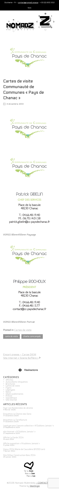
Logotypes (10, 390)
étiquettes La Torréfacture (15, 420)
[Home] (18, 25)
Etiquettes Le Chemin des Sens (17, 414)
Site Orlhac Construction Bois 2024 (19, 455)
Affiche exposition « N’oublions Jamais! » (21, 443)
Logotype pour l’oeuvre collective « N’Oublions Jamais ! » (28, 425)
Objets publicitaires (14, 394)
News (8, 392)
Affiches (9, 380)
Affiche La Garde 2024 (13, 437)
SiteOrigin (35, 486)
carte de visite (11, 336)
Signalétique (11, 398)
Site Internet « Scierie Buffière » (21, 357)
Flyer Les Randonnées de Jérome (18, 408)
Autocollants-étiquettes (17, 382)
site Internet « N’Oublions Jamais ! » (19, 431)
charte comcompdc (32, 336)
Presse (9, 396)
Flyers (8, 388)
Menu (52, 35)
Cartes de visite (22, 329)
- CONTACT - (43, 483)
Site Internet (11, 400)
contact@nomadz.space (28, 3)
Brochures (10, 384)
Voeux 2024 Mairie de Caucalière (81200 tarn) (24, 449)
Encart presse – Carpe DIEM (19, 354)
